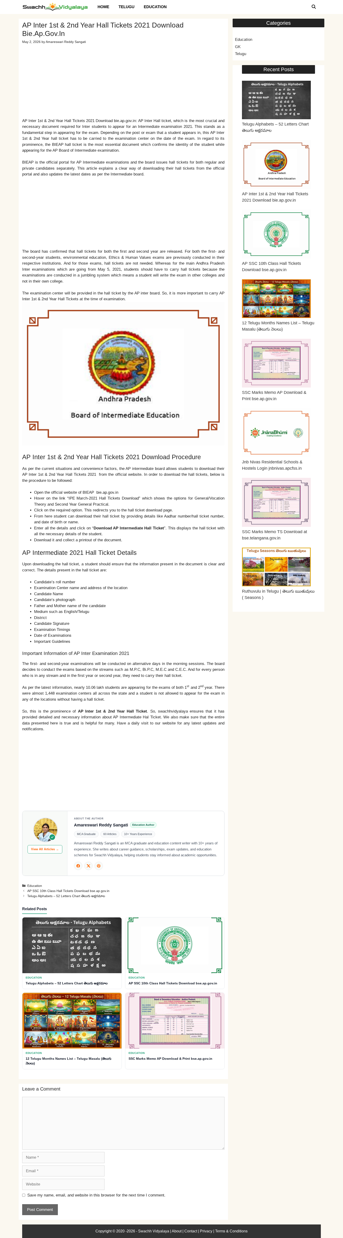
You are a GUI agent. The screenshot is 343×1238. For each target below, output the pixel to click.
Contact (190, 1231)
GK (238, 47)
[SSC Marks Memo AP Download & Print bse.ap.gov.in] (276, 364)
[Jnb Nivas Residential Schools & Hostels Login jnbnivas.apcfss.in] (276, 433)
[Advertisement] (123, 77)
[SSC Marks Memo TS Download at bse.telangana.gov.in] (276, 503)
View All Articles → (45, 849)
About (177, 1231)
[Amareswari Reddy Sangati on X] (88, 866)
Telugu (126, 7)
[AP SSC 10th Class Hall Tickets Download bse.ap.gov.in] (276, 235)
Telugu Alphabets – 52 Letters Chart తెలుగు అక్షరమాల (66, 896)
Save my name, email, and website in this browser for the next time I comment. (96, 1195)
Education (155, 7)
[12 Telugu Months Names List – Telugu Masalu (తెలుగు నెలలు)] (276, 299)
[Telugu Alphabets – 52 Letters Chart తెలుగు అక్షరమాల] (276, 101)
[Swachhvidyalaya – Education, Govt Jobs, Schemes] (56, 7)
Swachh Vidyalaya (154, 1231)
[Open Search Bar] (313, 7)
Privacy (206, 1231)
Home (103, 7)
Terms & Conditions (231, 1231)
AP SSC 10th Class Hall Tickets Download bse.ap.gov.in (68, 891)
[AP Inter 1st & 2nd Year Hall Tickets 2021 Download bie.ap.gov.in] (276, 165)
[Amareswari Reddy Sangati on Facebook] (78, 866)
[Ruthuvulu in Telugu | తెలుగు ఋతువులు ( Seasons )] (276, 568)
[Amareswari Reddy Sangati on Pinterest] (98, 866)
